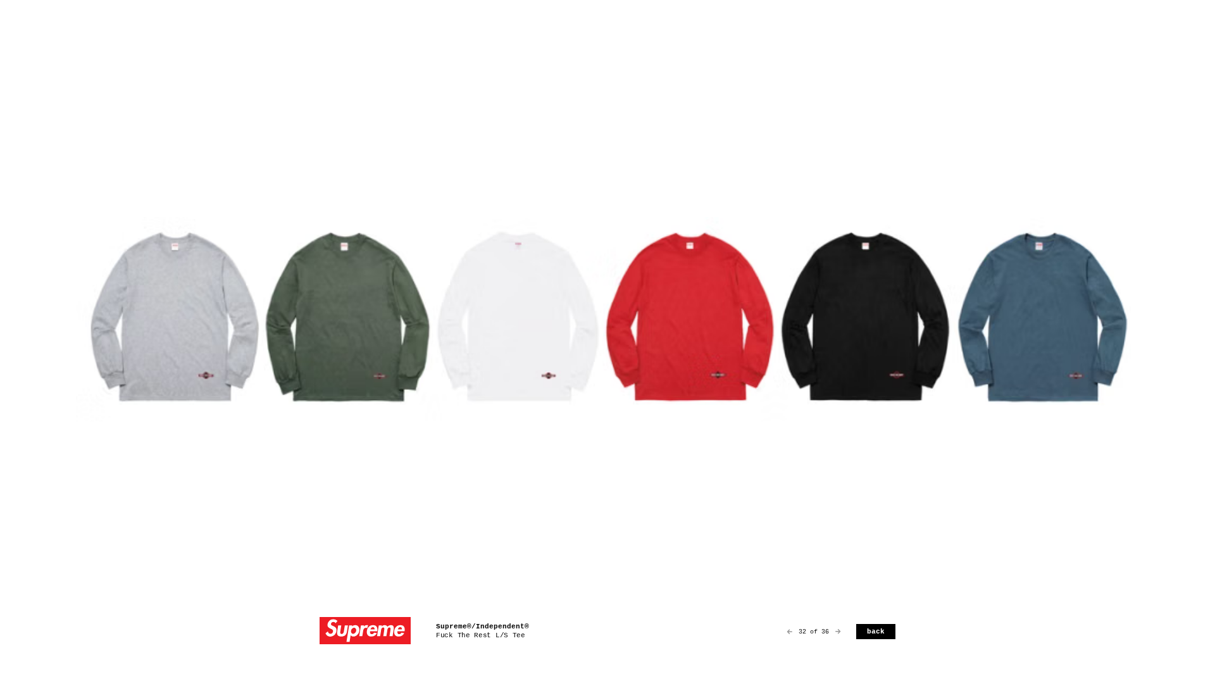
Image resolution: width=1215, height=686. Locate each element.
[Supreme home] (365, 632)
